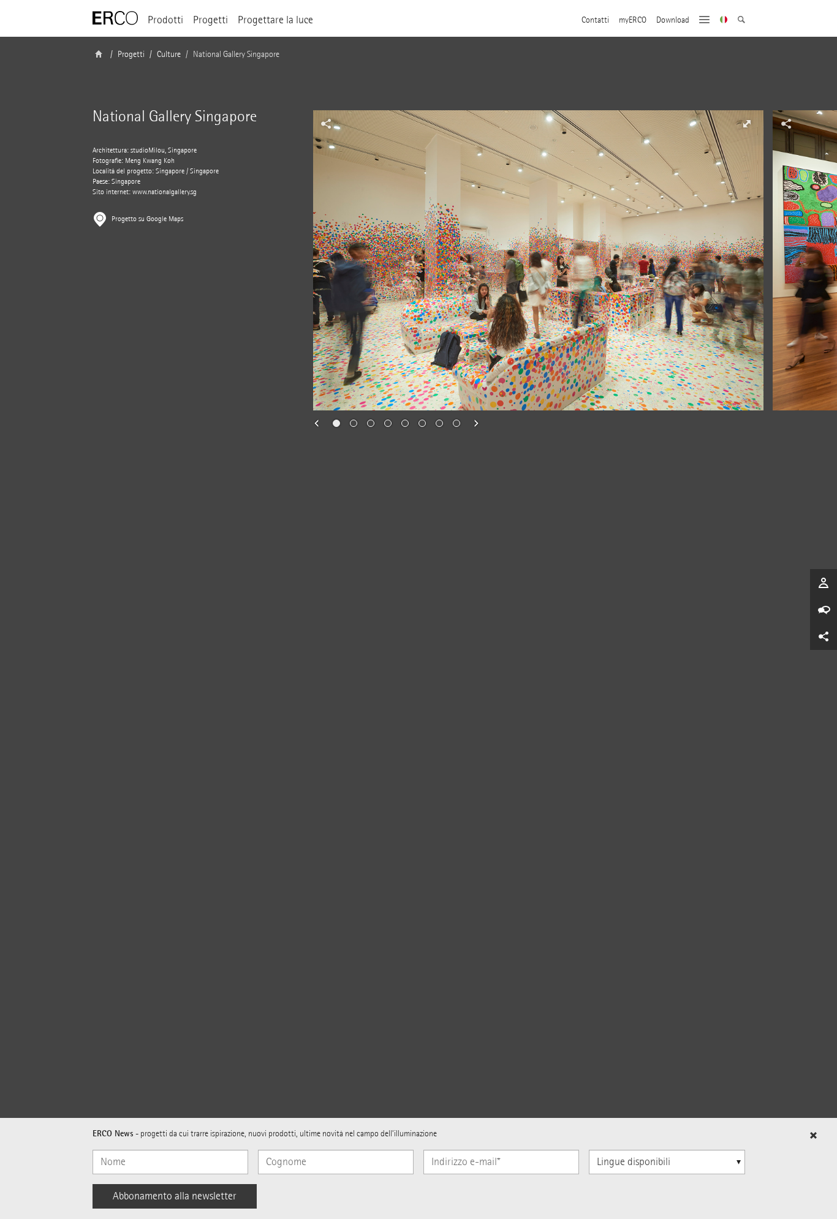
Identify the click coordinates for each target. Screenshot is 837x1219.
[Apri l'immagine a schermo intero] (747, 123)
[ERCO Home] (115, 18)
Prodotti (165, 19)
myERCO (632, 20)
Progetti (210, 19)
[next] (472, 423)
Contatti (595, 20)
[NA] (724, 21)
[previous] (320, 423)
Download (672, 20)
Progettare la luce (275, 19)
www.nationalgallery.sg (164, 192)
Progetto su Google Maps (147, 219)
